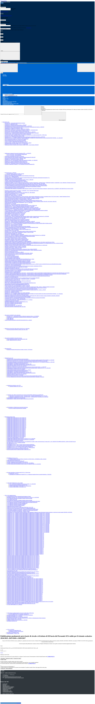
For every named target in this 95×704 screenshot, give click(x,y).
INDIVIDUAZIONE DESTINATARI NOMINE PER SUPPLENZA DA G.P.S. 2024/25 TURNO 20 (25, 582)
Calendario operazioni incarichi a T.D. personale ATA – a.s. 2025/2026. (17, 211)
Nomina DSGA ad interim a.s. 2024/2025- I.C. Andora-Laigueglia (16, 240)
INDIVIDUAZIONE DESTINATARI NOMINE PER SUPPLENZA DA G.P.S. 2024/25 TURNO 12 (25, 590)
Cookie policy (5, 683)
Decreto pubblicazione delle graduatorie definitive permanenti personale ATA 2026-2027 (20, 157)
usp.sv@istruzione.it (13, 676)
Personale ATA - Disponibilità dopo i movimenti (13, 174)
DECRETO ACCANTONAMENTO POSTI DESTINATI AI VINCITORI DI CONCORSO (23, 501)
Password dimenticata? (4, 11)
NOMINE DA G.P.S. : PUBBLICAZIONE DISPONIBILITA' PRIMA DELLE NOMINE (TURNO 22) (25, 535)
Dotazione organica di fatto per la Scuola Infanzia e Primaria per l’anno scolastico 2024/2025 (21, 249)
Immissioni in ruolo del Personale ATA (11, 276)
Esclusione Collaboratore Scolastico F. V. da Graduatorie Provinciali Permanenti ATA (19, 164)
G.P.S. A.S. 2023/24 (10, 629)
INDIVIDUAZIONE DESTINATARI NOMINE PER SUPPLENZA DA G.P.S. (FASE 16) (23, 557)
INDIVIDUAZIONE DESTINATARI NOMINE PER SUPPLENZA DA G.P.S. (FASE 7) (23, 566)
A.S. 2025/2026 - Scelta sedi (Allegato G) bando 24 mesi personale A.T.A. (18, 229)
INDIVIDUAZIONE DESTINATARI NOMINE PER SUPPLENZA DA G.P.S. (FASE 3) (23, 575)
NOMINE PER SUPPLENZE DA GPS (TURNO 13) (16, 424)
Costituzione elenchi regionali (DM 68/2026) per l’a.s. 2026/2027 (16, 181)
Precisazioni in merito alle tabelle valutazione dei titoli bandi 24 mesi (16, 294)
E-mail (12, 25)
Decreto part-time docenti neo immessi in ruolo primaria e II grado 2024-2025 (18, 254)
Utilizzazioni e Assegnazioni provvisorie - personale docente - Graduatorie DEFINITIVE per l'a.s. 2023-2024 (28, 395)
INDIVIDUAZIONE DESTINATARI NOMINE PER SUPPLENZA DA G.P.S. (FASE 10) (23, 563)
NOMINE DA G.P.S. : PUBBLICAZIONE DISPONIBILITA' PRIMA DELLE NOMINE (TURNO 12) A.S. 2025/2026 (28, 521)
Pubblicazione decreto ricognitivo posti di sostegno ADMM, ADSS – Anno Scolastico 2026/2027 (22, 144)
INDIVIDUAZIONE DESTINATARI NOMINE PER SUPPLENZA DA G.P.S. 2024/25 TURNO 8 (24, 594)
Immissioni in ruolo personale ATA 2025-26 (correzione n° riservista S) (17, 219)
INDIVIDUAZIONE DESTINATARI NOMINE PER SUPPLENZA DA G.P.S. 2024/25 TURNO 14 (25, 588)
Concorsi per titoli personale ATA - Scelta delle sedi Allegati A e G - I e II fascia (18, 299)
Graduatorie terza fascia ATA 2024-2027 (12, 300)
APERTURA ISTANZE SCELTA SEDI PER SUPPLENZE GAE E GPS (20, 507)
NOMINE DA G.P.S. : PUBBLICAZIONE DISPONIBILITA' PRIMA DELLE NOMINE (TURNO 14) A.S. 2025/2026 (28, 519)
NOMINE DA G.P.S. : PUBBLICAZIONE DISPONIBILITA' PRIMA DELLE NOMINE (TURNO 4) (25, 552)
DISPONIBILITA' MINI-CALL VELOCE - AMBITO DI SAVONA (17, 128)
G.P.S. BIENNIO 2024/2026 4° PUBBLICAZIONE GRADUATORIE (19, 500)
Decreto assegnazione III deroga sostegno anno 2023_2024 (17, 329)
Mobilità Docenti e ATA (9, 358)
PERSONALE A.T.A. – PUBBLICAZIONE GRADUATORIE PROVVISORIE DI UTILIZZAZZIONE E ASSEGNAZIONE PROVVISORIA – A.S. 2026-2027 (34, 137)
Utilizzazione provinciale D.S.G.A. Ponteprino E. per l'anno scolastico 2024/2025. (19, 269)
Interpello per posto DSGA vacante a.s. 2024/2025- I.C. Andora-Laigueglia (18, 241)
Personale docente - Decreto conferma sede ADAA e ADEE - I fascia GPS (18, 133)
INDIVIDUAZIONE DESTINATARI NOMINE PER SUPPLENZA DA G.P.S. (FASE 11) (23, 562)
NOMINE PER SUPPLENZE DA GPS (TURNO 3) (16, 434)
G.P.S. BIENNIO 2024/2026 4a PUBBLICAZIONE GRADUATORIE (19, 498)
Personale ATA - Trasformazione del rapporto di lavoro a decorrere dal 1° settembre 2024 (22, 317)
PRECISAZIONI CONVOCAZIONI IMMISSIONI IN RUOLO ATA (17, 284)
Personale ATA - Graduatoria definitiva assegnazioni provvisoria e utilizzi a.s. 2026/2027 (20, 131)
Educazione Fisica (8, 348)
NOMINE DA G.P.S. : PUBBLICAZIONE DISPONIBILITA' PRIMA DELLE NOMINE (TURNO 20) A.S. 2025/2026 (28, 513)
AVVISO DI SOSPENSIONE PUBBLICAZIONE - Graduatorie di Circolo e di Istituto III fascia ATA (23, 208)
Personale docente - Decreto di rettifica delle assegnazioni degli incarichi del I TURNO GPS (21, 205)
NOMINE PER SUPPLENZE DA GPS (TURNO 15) (16, 422)
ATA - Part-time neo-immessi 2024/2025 (12, 256)
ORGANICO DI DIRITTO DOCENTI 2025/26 (13, 302)
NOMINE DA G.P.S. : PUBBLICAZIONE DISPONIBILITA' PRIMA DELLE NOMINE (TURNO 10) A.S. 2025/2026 (28, 523)
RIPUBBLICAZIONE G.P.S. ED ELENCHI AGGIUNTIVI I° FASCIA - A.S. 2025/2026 (23, 497)
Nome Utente (13, 8)
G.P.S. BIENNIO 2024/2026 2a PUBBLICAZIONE (16, 504)
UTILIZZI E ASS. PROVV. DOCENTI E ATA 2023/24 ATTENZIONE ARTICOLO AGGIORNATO (25, 394)
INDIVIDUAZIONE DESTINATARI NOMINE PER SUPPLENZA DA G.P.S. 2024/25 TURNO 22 (25, 580)
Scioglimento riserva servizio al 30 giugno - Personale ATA (15, 298)
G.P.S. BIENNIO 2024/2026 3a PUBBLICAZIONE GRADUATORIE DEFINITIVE (22, 502)
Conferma (5, 61)
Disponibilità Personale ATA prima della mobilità (13, 178)
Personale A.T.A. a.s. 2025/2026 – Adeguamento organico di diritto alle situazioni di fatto (20, 231)
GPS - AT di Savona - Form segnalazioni (14, 155)
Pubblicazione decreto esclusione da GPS (14, 506)
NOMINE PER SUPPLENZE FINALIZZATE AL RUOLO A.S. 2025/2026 (20, 439)
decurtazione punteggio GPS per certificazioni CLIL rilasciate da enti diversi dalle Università (21, 288)
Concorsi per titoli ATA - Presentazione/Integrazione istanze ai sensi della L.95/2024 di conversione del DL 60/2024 (25, 297)
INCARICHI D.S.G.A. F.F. (12, 443)
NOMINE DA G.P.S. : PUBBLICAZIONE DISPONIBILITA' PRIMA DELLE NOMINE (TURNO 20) (25, 537)
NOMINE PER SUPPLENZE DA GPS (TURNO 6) (16, 431)
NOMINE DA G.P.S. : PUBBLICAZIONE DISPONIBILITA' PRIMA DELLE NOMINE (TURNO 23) (25, 534)
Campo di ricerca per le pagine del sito (7, 114)
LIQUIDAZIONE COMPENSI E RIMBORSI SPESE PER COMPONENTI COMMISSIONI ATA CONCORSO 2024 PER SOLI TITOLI (29, 242)
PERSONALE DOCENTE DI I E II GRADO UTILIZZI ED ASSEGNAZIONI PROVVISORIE (24, 375)
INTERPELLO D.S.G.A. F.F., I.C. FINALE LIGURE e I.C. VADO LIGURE (21, 447)
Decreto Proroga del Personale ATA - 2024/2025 (13, 233)
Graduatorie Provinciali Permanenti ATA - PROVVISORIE (15, 228)
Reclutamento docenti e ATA (10, 416)
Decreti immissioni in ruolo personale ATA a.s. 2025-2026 (15, 213)
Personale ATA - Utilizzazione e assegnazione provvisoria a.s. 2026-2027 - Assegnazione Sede (21, 129)
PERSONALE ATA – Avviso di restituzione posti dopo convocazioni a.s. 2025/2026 (19, 206)
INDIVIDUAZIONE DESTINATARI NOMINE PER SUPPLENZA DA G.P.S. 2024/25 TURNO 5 (24, 597)
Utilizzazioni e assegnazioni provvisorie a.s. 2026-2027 (14, 156)
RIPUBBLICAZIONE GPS (12, 620)
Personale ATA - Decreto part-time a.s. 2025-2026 (13, 195)
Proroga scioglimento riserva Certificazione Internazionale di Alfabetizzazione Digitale (20, 236)
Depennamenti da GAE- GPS (12, 570)
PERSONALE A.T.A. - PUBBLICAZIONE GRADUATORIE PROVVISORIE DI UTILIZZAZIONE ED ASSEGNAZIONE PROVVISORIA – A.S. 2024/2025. (34, 293)
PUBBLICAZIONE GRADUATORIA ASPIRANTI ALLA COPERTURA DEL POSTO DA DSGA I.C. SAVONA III (26, 245)
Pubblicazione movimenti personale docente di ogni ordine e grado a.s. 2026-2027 (19, 179)
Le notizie (43, 108)
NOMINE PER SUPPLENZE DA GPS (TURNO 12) (16, 425)
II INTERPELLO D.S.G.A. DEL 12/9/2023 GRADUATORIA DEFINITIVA (20, 444)
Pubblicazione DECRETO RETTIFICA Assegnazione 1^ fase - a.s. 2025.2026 (18, 202)
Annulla (2, 61)
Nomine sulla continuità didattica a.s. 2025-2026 (15, 437)
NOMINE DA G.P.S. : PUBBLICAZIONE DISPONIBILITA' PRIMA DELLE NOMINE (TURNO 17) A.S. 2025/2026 (28, 516)
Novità (43, 107)
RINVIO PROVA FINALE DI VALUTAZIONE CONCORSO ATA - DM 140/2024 (20, 192)
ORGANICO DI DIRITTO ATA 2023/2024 (13, 315)
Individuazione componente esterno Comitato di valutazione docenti (16, 239)
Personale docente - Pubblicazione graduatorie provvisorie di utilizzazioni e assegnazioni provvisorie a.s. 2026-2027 (25, 136)
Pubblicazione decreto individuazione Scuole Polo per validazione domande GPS (21, 508)
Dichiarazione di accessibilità (8, 687)
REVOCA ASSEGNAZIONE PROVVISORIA (17, 408)
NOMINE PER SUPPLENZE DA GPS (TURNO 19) (16, 418)
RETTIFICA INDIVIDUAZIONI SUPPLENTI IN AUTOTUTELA (19, 576)
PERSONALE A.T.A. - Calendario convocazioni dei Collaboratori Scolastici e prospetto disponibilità (22, 209)
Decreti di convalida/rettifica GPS (15, 630)
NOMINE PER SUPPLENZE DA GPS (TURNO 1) (16, 436)
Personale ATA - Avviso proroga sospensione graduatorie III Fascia (16, 204)
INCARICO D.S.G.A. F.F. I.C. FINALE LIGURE (16, 442)
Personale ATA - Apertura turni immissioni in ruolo (13, 127)
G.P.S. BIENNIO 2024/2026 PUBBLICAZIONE (15, 505)
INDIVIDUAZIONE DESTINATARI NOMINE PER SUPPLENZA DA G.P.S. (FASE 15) (23, 558)
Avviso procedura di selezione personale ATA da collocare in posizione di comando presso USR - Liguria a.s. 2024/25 (25, 289)
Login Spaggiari (28, 27)
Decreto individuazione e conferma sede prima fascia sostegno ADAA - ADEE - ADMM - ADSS (22, 217)
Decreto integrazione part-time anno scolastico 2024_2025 (17, 339)
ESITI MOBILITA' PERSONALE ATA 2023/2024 (16, 397)
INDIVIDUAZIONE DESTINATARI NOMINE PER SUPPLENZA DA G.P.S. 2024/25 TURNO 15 (25, 587)
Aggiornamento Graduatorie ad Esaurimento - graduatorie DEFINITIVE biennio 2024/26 (22, 509)
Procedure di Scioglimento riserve (13, 632)
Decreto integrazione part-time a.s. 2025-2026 (13, 191)
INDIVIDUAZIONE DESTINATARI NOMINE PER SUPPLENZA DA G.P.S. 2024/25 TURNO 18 (25, 584)
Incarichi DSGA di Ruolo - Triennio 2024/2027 (13, 270)
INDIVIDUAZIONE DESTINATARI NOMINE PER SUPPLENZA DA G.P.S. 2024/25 (22, 602)
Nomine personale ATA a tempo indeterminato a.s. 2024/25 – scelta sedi (17, 285)
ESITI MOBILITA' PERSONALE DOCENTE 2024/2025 (17, 370)
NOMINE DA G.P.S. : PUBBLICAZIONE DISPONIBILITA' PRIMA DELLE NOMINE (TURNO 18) (25, 539)
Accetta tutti (17, 658)
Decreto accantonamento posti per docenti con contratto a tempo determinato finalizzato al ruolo (21, 227)
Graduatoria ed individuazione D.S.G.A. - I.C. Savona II (15, 193)
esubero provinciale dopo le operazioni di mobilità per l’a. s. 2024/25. (19, 369)
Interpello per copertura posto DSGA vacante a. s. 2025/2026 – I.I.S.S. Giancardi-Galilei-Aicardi (21, 190)
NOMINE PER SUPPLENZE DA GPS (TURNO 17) (16, 420)
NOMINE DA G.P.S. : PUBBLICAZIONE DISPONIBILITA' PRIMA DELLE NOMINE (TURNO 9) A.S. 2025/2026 (28, 524)
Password (12, 9)
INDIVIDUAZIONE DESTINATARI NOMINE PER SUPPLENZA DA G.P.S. (21, 603)
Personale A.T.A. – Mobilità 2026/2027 (12, 176)
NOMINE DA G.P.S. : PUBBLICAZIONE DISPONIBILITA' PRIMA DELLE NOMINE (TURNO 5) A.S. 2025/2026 (28, 528)
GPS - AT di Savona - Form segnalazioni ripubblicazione (17, 154)
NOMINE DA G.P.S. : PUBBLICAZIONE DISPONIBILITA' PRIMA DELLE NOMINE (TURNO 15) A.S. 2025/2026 (28, 518)
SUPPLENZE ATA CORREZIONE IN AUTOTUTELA (17, 574)
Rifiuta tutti (9, 658)
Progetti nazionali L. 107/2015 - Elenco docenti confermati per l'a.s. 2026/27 (18, 142)
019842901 (6, 675)
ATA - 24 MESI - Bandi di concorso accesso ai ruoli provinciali (16, 238)
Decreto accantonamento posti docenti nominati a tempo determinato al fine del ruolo (19, 175)
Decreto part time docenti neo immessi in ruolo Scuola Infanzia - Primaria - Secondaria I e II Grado (22, 198)
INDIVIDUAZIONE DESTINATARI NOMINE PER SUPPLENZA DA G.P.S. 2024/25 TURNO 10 (25, 592)
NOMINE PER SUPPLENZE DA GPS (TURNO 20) (16, 417)
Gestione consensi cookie (7, 690)
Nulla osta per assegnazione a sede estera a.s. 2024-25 (14, 252)
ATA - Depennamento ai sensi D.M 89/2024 (12, 258)
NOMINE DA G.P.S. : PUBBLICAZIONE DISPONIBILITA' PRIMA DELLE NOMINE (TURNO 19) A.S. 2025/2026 (28, 514)
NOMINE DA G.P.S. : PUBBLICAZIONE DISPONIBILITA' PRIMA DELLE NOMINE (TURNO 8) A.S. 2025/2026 (28, 525)
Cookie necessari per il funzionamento (7, 666)
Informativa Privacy (6, 685)
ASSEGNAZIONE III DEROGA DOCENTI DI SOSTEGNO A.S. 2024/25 (18, 320)
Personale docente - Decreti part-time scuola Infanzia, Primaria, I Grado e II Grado (19, 232)
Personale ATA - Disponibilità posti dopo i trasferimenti (14, 234)
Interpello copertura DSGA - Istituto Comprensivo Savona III (15, 247)
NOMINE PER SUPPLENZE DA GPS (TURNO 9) (16, 428)
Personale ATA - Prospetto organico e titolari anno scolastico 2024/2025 (17, 292)
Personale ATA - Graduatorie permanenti (12, 291)
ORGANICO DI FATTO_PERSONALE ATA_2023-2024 (15, 306)
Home (43, 106)
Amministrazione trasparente (8, 691)
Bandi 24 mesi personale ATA (10, 304)
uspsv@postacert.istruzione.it (14, 677)
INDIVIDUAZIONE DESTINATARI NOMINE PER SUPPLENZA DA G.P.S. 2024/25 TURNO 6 (24, 596)
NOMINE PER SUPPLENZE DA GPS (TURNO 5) (16, 432)
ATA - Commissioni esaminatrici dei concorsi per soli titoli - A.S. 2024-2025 (22, 483)
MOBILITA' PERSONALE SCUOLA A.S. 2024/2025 (16, 373)
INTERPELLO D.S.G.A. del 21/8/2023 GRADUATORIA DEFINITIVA (20, 446)
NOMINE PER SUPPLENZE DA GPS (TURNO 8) (16, 429)
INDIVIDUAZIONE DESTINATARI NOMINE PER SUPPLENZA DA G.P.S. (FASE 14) (23, 559)
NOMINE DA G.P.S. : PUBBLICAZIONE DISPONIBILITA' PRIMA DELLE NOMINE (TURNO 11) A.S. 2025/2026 (28, 522)
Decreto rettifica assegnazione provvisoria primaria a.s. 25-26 (15, 212)
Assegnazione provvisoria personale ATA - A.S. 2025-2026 (15, 218)
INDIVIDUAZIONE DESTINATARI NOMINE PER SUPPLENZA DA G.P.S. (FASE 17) (23, 556)
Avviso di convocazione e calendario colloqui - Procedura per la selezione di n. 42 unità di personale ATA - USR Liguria (26, 134)
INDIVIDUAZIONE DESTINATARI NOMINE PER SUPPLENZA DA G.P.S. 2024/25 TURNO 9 (24, 593)
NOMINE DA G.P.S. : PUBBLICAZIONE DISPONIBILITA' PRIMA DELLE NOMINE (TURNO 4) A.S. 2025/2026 (28, 529)
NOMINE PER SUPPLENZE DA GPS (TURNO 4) (16, 433)
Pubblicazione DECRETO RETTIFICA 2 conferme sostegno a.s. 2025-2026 (18, 199)
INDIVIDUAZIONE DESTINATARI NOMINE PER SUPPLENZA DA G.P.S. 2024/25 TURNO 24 (25, 578)
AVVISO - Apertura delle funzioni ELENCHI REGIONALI (15, 180)
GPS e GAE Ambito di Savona (10, 495)
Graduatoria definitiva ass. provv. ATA (16, 386)
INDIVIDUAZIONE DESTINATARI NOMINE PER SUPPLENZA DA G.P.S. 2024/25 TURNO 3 (24, 599)
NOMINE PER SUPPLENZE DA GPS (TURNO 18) (16, 419)
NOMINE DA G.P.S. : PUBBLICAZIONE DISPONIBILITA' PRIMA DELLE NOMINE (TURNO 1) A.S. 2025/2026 (28, 532)
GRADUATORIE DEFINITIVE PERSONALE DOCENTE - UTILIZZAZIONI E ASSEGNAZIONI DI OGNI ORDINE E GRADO (29, 274)
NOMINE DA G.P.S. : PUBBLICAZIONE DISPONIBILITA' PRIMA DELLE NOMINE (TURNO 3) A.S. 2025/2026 (28, 530)
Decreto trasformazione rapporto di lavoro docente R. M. (15, 187)
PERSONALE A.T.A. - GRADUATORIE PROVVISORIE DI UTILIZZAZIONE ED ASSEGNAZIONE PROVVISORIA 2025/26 (28, 223)
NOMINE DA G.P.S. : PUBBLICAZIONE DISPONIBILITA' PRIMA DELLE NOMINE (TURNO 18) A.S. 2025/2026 (28, 515)
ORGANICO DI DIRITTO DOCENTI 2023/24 (13, 338)
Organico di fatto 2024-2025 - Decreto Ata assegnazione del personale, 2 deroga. (19, 253)
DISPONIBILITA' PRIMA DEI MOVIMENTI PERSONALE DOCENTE (20, 398)
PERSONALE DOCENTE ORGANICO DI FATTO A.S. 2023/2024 (17, 328)
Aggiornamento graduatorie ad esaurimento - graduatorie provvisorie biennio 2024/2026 (22, 510)
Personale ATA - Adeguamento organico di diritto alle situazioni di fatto (17, 163)
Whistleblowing (5, 689)
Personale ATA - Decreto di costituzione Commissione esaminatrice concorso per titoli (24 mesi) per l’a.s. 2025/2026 (25, 235)
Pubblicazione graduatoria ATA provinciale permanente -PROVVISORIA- (18, 296)
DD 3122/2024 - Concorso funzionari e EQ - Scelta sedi (14, 214)
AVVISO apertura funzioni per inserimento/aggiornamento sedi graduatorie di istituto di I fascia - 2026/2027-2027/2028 (25, 184)
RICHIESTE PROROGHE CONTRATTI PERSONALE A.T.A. (16, 301)
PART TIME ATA (10, 318)
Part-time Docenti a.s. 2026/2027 (10, 172)
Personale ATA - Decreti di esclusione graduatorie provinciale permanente (17, 226)
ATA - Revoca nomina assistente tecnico (12, 257)
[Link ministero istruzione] (5, 1)
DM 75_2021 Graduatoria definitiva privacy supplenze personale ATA (17, 220)
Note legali (4, 684)
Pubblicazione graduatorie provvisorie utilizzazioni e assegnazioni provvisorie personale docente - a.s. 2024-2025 (26, 366)
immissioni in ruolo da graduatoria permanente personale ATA (17, 448)
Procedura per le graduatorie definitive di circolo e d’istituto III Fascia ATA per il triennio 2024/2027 (22, 277)
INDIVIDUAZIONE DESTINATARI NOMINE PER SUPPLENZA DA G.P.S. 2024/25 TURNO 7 (24, 595)
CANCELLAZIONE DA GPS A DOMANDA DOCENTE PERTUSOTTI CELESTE (22, 569)
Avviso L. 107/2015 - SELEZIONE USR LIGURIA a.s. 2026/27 (16, 141)
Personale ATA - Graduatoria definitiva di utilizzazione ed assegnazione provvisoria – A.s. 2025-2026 (22, 222)
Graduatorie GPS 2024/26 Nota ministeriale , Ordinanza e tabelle (18, 511)
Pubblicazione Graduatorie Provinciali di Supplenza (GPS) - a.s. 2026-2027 (18, 153)
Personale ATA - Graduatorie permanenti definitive (13, 290)
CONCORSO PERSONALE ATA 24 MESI (15, 482)
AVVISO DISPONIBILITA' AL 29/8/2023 (14, 604)
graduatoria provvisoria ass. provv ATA (14, 385)
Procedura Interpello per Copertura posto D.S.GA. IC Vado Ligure (18, 472)
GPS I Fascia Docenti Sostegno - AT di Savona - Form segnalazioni (16, 138)
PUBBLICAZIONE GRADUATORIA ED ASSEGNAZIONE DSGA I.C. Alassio (19, 259)
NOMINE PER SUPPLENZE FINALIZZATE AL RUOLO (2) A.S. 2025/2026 (21, 438)
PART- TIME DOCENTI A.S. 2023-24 (14, 340)
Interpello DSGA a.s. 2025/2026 (10, 203)
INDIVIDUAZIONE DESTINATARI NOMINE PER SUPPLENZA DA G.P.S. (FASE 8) (23, 565)
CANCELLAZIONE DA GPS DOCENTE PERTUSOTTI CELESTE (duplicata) (21, 568)
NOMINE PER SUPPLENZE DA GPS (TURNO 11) (16, 426)
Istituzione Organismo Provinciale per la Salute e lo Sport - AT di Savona (19, 349)
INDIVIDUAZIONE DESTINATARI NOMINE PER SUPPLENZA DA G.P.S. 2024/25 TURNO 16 (25, 586)
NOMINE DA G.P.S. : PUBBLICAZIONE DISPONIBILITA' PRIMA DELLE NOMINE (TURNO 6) (25, 550)
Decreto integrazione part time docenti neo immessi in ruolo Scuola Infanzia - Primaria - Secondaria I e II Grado (24, 197)
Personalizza (3, 658)
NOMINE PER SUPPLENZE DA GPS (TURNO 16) (16, 421)
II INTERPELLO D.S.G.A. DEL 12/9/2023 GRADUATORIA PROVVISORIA (21, 445)
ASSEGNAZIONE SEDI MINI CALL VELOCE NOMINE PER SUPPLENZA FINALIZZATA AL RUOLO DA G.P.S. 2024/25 (30, 601)
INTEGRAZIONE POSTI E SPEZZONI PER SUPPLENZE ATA (19, 449)
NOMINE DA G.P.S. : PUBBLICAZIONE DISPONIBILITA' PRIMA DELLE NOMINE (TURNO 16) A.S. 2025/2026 (28, 517)
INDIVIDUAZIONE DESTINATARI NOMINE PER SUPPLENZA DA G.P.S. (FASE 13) (23, 560)
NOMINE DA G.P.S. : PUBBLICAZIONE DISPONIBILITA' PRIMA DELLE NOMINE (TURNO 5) (25, 551)
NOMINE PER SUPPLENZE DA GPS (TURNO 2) (16, 435)
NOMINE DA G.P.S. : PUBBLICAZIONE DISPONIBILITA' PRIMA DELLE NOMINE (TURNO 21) (25, 536)
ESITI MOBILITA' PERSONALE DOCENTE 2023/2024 (17, 407)
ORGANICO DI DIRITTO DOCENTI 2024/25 (13, 303)
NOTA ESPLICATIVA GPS (12, 499)
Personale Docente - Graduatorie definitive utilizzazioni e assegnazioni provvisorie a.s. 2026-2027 (22, 132)
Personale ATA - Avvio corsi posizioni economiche (13, 224)
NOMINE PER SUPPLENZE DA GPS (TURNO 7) (16, 430)
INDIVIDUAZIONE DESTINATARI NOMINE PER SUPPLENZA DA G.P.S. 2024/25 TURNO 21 (25, 581)
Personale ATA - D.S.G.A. (13, 473)
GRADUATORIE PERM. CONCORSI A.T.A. (17, 486)
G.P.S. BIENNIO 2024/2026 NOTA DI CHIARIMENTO (17, 503)
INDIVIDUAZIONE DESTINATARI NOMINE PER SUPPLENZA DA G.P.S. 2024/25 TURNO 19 (25, 583)
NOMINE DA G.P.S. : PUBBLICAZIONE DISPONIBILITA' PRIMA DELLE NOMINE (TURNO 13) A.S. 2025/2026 (28, 520)
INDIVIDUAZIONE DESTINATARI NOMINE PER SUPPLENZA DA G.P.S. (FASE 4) (23, 573)
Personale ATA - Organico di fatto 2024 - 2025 (13, 281)
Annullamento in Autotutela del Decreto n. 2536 (13, 248)
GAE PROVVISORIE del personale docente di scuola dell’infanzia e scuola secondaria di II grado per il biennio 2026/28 (26, 185)
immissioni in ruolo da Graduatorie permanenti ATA (18, 484)
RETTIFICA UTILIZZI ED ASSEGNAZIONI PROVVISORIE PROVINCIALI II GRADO (21, 268)
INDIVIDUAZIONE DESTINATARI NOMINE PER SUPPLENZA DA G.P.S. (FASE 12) (23, 561)
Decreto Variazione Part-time (10, 255)
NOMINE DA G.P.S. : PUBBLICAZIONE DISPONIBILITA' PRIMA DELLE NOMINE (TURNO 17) (25, 540)
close (2, 72)
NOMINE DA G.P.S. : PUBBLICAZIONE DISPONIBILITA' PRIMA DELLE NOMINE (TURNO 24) (25, 533)
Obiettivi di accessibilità (7, 688)
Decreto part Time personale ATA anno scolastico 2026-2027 (15, 140)
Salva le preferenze (9, 668)
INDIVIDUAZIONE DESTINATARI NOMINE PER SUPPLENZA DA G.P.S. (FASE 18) (23, 555)
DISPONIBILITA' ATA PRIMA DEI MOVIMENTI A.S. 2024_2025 (19, 371)
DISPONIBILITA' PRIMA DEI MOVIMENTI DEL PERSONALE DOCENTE (21, 372)
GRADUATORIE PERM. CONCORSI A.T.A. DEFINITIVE (20, 485)
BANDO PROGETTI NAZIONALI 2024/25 (15, 440)
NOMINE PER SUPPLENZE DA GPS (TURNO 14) (16, 423)
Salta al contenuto (3, 0)
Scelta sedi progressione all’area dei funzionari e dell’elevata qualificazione (18, 280)
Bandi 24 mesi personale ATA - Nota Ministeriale (13, 305)
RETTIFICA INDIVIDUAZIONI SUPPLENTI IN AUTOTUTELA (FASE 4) (21, 572)
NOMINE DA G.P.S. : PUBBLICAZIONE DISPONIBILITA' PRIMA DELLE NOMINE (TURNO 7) (25, 549)
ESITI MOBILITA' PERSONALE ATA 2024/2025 (16, 368)
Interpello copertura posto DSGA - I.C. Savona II (13, 194)
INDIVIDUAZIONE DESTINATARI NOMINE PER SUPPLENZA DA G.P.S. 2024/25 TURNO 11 (25, 591)
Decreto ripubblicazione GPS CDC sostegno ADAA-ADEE (15, 139)
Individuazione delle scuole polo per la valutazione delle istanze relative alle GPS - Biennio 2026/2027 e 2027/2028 (25, 183)
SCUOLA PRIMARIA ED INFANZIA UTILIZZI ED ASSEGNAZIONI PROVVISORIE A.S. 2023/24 (25, 376)
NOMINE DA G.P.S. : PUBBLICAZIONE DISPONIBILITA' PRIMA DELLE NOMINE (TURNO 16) (25, 541)
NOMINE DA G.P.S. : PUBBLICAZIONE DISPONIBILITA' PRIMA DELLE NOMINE (23, 554)
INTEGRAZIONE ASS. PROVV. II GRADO (15, 374)
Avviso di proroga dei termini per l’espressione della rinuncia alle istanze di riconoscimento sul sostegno (23, 186)
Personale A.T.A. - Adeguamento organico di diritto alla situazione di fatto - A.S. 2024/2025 (23, 316)
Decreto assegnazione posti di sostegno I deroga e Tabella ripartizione (17, 130)
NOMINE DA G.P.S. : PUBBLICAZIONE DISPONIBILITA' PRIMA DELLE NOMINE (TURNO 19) (25, 538)
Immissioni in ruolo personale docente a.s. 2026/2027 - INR (15, 158)
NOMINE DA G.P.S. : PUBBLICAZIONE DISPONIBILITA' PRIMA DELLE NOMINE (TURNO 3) (25, 553)
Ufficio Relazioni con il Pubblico (8, 686)
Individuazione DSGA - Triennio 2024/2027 (12, 271)
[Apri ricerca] (86, 67)
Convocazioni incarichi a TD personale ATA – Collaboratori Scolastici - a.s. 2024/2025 (20, 278)
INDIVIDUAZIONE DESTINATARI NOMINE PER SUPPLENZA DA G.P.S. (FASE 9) (23, 564)
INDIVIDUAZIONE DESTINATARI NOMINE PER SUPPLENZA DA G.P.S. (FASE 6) (23, 567)
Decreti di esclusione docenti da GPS (11, 251)
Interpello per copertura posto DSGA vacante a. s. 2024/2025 (15, 237)
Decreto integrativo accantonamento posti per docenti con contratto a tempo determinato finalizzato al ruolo (23, 200)
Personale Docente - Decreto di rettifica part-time (15, 173)
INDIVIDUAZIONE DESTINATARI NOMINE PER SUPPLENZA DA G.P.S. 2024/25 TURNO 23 (25, 579)
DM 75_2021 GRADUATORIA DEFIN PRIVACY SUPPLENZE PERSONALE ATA (20, 282)
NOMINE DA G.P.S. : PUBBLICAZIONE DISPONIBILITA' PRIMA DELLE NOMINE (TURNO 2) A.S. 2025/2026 (28, 531)
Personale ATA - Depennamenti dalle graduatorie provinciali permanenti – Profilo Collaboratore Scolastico (23, 250)
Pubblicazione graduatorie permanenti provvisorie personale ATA (16, 162)
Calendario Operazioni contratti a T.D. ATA (12, 279)
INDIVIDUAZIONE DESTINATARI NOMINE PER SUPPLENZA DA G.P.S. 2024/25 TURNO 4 (24, 598)
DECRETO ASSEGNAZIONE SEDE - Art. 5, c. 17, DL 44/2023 (16, 143)
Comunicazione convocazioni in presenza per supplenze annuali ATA (17, 283)
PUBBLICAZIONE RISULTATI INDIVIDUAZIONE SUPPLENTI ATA (20, 577)
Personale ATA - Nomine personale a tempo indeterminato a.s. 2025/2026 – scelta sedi (20, 221)
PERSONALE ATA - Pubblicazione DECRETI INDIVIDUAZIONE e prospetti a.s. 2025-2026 (21, 207)
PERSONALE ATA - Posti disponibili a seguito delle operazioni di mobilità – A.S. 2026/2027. (21, 160)
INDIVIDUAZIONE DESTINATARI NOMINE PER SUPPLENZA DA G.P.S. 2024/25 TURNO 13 (25, 589)
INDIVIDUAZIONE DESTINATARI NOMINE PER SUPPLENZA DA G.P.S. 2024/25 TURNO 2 (24, 600)
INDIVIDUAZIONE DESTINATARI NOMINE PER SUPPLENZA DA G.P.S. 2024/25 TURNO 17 (25, 585)
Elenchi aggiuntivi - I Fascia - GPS (13, 633)
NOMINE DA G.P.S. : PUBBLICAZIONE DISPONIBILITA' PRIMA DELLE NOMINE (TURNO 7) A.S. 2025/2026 (28, 526)
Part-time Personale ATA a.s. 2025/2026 (12, 230)
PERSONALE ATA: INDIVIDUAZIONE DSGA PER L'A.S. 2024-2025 (18, 244)
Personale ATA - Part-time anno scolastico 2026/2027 (14, 159)
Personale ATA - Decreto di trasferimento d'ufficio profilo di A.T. (16, 161)
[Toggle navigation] (9, 67)
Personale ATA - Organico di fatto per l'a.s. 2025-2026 (14, 215)
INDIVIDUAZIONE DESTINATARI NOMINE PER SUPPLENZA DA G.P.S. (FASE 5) (23, 571)
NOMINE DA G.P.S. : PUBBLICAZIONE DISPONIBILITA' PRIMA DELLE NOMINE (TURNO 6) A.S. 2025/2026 (28, 527)
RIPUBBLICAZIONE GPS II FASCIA (16, 631)
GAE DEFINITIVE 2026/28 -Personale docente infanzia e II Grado (19, 496)
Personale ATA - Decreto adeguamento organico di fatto (14, 135)
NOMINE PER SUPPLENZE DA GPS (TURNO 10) (16, 427)
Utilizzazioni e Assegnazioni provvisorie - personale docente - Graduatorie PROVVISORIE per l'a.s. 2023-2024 (28, 396)
